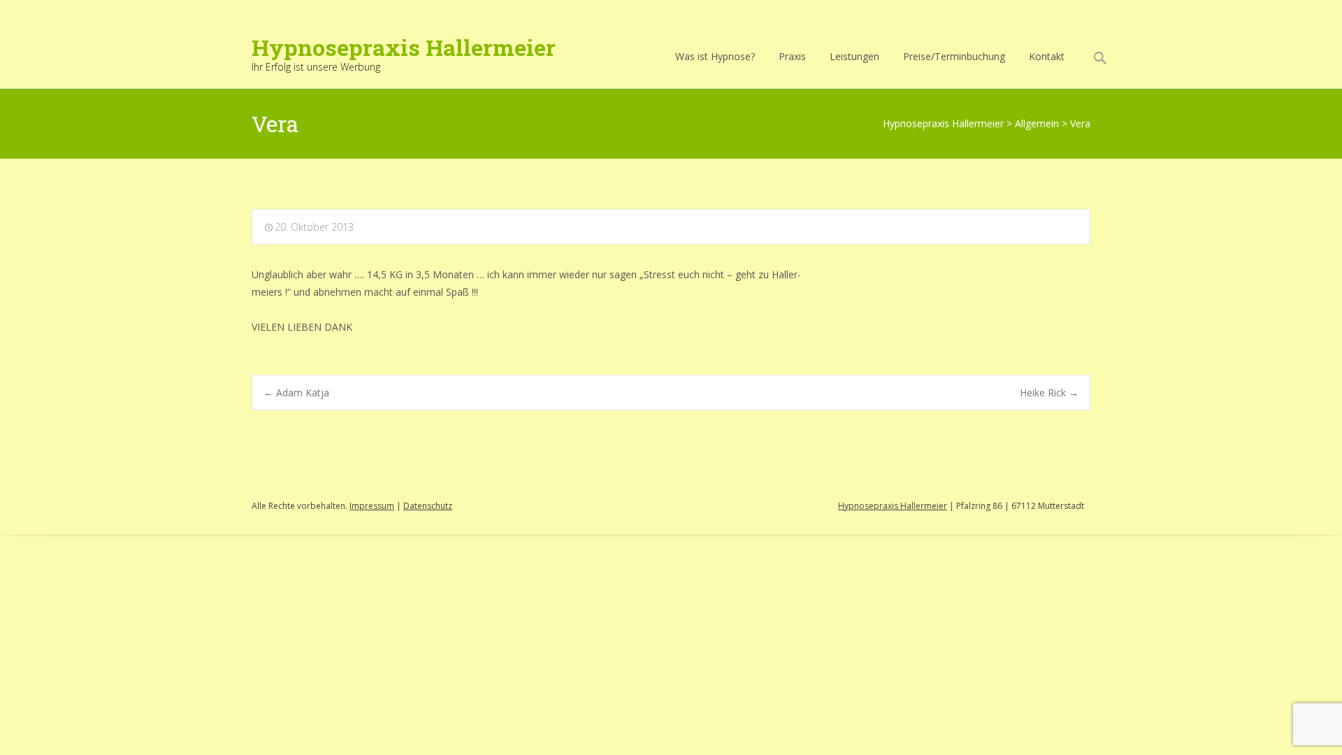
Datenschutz (427, 506)
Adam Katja (296, 392)
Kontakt (1047, 56)
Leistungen (854, 56)
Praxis (792, 56)
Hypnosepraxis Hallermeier (892, 506)
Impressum (371, 506)
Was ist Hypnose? (715, 56)
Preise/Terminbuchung (954, 56)
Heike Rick (1049, 392)
